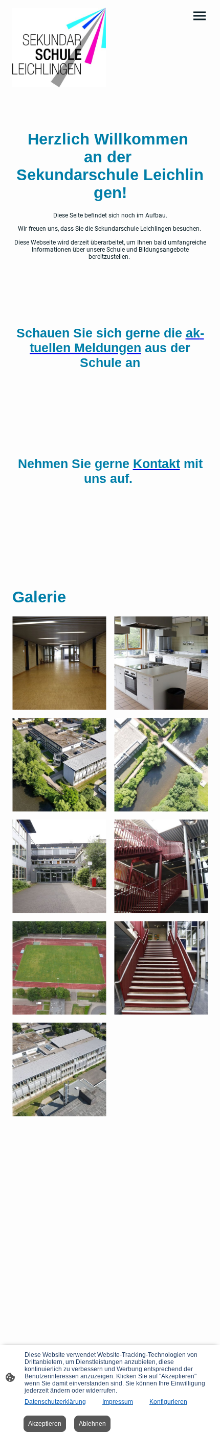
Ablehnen (92, 1423)
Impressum (117, 1401)
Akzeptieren (44, 1423)
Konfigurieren (168, 1401)
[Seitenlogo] (59, 47)
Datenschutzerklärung (55, 1401)
